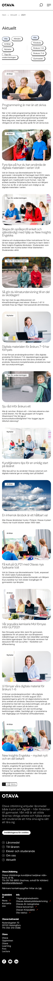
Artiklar (7, 44)
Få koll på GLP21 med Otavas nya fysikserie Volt (22, 565)
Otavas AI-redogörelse (27, 904)
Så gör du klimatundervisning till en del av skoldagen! (25, 293)
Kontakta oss (6, 904)
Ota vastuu (22, 912)
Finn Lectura (6, 950)
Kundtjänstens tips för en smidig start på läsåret (25, 464)
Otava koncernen (25, 907)
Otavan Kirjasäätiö (25, 910)
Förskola (37, 43)
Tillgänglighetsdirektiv (27, 898)
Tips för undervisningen (9, 56)
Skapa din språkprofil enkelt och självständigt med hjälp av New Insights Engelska (26, 232)
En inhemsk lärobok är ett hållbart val (25, 515)
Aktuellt (11, 859)
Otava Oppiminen (7, 939)
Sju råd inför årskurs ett (16, 406)
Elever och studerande (20, 851)
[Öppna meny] (49, 5)
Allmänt (17, 39)
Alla (5, 39)
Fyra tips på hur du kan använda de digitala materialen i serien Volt (24, 166)
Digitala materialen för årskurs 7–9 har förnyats (25, 348)
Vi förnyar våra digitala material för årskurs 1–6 (23, 687)
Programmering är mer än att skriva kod (24, 106)
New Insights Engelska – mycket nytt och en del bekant (24, 757)
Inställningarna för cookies (16, 832)
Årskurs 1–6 (38, 48)
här (40, 888)
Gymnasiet (38, 59)
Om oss (11, 855)
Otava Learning (6, 944)
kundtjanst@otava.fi (12, 883)
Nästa (13, 784)
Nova (5, 900)
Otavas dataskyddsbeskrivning (32, 901)
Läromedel (13, 842)
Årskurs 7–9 (38, 53)
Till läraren (12, 846)
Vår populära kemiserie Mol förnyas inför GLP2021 (24, 625)
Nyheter (7, 49)
